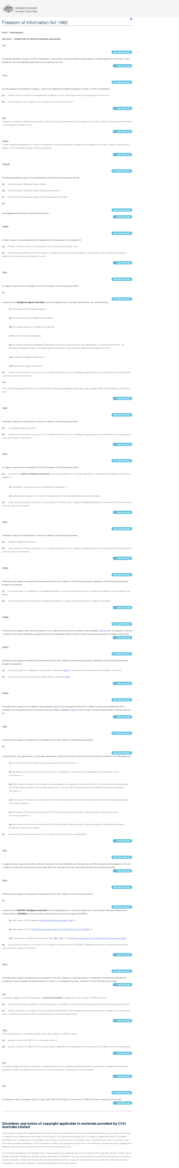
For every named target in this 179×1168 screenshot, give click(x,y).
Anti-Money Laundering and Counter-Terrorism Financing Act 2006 (60, 929)
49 (51, 938)
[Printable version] (131, 19)
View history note (123, 66)
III (59, 145)
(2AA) (16, 998)
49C (61, 938)
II (27, 998)
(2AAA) (66, 670)
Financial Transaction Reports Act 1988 (56, 920)
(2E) (33, 1100)
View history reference (121, 52)
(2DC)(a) (56, 707)
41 (25, 929)
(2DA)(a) (103, 631)
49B (55, 938)
